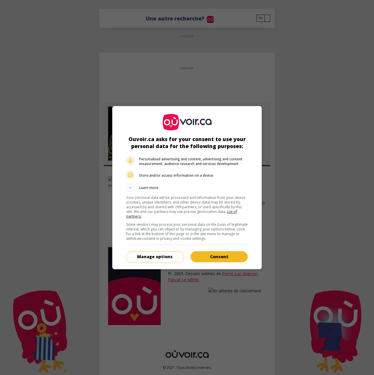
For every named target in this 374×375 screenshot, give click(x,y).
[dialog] (187, 187)
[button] (187, 188)
